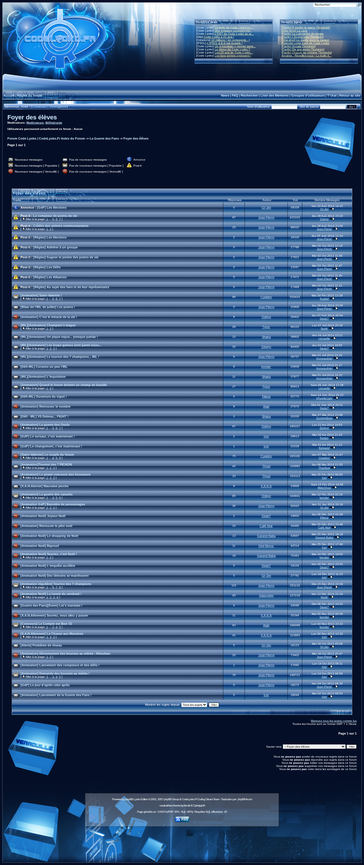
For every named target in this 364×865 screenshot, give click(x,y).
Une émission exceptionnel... (234, 30)
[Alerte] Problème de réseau (41, 645)
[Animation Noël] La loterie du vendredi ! (51, 594)
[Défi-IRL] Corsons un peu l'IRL (44, 366)
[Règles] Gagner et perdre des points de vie (65, 257)
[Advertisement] (182, 841)
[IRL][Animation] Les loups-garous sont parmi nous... (60, 345)
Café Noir (266, 526)
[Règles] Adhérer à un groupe (55, 247)
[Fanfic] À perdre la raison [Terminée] (306, 27)
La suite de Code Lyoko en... (234, 27)
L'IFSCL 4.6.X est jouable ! (225, 43)
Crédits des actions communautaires (60, 225)
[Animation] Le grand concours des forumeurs (55, 474)
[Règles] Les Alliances (50, 277)
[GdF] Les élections (52, 207)
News (225, 95)
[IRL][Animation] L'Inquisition (43, 376)
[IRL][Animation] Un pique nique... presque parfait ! (59, 337)
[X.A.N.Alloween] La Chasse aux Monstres (51, 633)
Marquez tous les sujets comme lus (334, 720)
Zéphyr (266, 347)
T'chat (332, 95)
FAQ (235, 95)
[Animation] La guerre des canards (46, 494)
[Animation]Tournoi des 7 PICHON (46, 464)
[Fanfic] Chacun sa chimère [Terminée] (307, 52)
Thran (266, 466)
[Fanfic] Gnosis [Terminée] (299, 46)
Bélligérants (54, 122)
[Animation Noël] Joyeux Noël (42, 516)
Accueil (9, 95)
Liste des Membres (274, 95)
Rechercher (249, 95)
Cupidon (266, 297)
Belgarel (324, 447)
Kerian (324, 437)
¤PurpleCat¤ (324, 398)
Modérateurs (35, 122)
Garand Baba (266, 536)
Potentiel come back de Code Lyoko (305, 43)
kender (266, 366)
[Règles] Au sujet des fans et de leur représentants (71, 287)
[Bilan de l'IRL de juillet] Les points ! (47, 307)
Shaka (266, 337)
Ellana (266, 396)
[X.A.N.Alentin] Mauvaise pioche (44, 486)
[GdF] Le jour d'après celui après (45, 685)
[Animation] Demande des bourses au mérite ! (55, 673)
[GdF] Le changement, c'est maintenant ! (51, 446)
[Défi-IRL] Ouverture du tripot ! (43, 396)
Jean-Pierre (266, 217)
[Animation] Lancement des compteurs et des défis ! (60, 665)
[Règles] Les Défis (47, 267)
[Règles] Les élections (50, 237)
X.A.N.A (266, 486)
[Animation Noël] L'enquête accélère (47, 565)
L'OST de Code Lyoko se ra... (234, 33)
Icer (266, 436)
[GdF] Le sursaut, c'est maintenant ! (47, 436)
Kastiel (324, 298)
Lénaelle (324, 338)
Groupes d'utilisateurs (308, 95)
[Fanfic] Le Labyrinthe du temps (302, 33)
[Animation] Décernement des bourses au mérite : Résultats (65, 653)
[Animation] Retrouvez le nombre (45, 406)
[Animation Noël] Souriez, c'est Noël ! (48, 554)
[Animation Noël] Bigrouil (39, 545)
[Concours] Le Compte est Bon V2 (46, 623)
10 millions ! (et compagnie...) (230, 40)
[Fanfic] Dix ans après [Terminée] (303, 49)
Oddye (324, 219)
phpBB (129, 799)
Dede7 (324, 318)
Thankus (324, 467)
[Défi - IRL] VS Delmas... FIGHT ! (44, 416)
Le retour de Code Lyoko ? (232, 49)
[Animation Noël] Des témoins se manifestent (54, 575)
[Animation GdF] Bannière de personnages (52, 504)
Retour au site (349, 95)
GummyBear (324, 418)
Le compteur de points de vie (55, 215)
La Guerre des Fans (104, 138)
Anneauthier (324, 358)
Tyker (266, 327)
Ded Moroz (266, 545)
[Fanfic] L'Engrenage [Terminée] (303, 36)
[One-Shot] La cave (294, 30)
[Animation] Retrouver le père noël (46, 526)
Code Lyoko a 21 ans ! (219, 36)
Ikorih (324, 328)
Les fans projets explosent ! (233, 55)
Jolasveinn (266, 595)
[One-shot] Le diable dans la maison (305, 40)
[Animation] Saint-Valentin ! (41, 295)
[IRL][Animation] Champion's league (48, 325)
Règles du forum (29, 95)
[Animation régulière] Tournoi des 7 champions (55, 584)
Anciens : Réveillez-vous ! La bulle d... (307, 55)
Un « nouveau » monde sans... (235, 46)
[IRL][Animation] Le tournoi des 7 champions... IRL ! (59, 356)
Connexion (39, 106)
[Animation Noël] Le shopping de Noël (49, 536)
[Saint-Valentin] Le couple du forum (47, 454)
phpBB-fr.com (245, 799)
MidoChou (324, 487)
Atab (266, 406)
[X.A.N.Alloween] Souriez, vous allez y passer (54, 615)
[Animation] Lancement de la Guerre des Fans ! (56, 695)
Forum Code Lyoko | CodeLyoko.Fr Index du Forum (46, 138)
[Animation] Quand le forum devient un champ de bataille (63, 385)
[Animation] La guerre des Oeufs (45, 424)
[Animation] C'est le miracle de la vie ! (48, 317)
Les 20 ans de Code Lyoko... (234, 52)
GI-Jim (266, 207)
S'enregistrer (58, 106)
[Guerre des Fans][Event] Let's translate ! (51, 605)
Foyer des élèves (32, 117)
